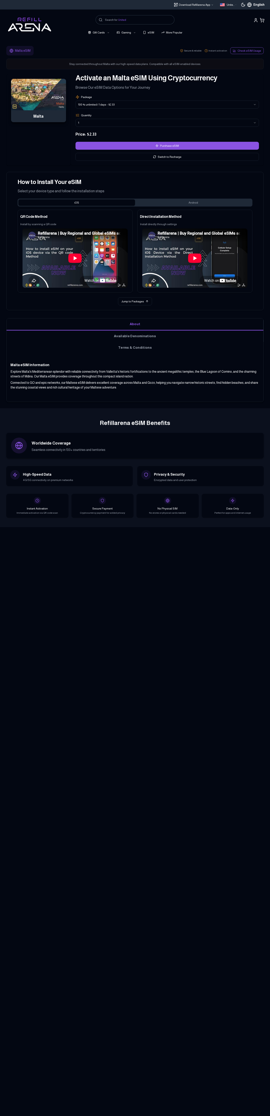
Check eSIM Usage (249, 50)
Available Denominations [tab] (135, 336)
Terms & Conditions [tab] (135, 347)
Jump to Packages (132, 301)
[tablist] (135, 203)
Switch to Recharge (169, 156)
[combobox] (228, 5)
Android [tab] (193, 202)
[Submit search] (101, 20)
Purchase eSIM (169, 145)
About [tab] (135, 324)
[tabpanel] (135, 251)
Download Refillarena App (194, 4)
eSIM (151, 32)
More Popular (174, 32)
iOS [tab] (76, 202)
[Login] (255, 20)
